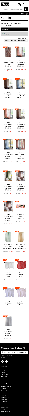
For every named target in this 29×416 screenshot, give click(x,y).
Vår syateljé (3, 393)
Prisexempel (4, 390)
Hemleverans (4, 378)
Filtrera (7, 34)
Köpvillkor (3, 372)
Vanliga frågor (4, 399)
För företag (3, 395)
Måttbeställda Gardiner (6, 386)
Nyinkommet (23, 40)
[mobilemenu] (1, 13)
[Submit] (26, 9)
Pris (7, 40)
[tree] (14, 29)
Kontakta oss (4, 376)
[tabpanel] (8, 58)
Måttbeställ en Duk (5, 397)
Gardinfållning (4, 401)
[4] (6, 361)
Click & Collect (4, 374)
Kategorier (5, 29)
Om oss (3, 409)
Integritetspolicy (4, 381)
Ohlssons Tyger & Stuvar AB (13, 348)
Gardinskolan (4, 388)
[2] (2, 361)
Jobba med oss (4, 407)
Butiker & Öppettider (5, 411)
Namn (14, 40)
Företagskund (4, 370)
